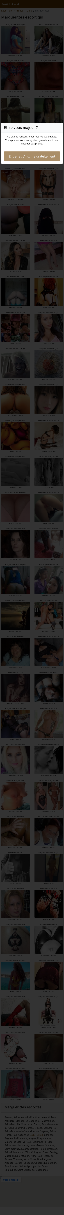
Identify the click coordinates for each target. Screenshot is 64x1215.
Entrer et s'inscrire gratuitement (32, 156)
